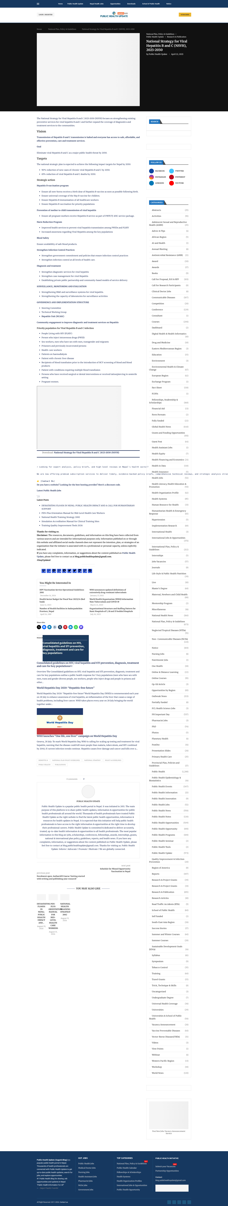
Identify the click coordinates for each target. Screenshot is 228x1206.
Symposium (170, 961)
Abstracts (170, 210)
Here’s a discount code (109, 484)
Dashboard (170, 327)
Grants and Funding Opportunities (170, 433)
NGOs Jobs (82, 1185)
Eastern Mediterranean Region (170, 348)
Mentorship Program (170, 603)
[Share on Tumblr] (95, 779)
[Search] (190, 4)
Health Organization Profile (170, 493)
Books (170, 273)
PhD (170, 726)
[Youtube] (184, 1202)
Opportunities (115, 4)
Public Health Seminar (170, 841)
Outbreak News (170, 696)
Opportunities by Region (170, 690)
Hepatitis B (43, 760)
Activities (170, 216)
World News (170, 1073)
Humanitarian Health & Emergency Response (168, 512)
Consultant (170, 315)
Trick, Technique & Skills (170, 985)
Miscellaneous (170, 609)
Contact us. (64, 1202)
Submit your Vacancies (165, 1166)
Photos (170, 732)
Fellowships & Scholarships (129, 1172)
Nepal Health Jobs (97, 4)
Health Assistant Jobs (170, 447)
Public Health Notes (170, 816)
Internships (170, 555)
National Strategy (92, 760)
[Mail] (59, 571)
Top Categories (125, 1158)
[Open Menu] (38, 4)
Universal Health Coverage (170, 1003)
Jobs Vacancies (170, 561)
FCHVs (170, 393)
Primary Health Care (170, 756)
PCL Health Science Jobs (170, 708)
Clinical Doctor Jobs (170, 291)
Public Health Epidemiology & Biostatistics (168, 779)
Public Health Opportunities (170, 822)
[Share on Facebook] (87, 779)
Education (170, 354)
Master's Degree (170, 588)
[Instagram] (85, 571)
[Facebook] (54, 571)
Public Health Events (170, 786)
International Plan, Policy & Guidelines (168, 548)
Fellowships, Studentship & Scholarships (168, 401)
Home (60, 4)
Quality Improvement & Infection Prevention (168, 860)
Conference (170, 309)
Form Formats (170, 414)
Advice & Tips (170, 231)
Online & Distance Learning (170, 672)
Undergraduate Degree (170, 997)
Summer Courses (170, 940)
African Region (170, 237)
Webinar (170, 1055)
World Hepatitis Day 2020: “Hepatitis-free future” (66, 687)
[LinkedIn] (80, 571)
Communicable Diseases (170, 297)
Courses (170, 321)
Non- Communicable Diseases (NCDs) (170, 639)
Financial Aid (170, 408)
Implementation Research (170, 525)
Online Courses (170, 678)
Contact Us (48, 481)
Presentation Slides (170, 750)
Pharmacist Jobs (170, 720)
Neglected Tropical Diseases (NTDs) (170, 630)
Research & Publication (170, 892)
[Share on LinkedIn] (93, 779)
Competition (170, 303)
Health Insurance (170, 472)
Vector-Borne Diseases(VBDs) (170, 1036)
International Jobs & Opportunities (170, 538)
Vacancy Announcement (170, 1024)
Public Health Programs (170, 835)
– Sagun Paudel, (44, 1188)
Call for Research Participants (170, 285)
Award (170, 261)
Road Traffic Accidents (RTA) (170, 904)
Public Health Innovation (170, 798)
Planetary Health (170, 738)
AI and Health (170, 243)
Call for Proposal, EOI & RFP (170, 279)
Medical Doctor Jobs (87, 1168)
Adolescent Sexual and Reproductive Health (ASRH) (168, 223)
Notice (168, 4)
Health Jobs (170, 478)
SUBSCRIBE (185, 15)
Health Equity (170, 453)
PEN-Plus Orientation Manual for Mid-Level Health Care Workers (73, 513)
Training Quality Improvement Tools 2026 (62, 525)
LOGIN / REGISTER (45, 15)
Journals (170, 567)
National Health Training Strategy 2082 (61, 517)
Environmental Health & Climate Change (168, 368)
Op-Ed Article (170, 684)
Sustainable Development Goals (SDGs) (168, 948)
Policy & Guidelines (113, 760)
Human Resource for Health (170, 505)
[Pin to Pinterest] (90, 779)
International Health (170, 532)
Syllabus (170, 955)
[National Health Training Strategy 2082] (64, 897)
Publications (60, 765)
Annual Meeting (170, 249)
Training (170, 973)
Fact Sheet (170, 387)
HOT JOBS (83, 1158)
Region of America (170, 868)
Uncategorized (170, 991)
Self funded (170, 916)
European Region (170, 375)
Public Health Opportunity (170, 829)
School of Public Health (151, 4)
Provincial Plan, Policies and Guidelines (168, 764)
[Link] (49, 571)
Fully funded (170, 420)
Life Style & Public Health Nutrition (170, 573)
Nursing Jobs (170, 654)
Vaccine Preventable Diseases (170, 1030)
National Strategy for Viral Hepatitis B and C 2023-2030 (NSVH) (86, 452)
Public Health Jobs (170, 804)
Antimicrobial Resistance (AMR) (170, 255)
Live (170, 582)
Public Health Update (75, 4)
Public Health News (170, 810)
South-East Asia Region (170, 922)
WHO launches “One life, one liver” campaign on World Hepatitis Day (77, 736)
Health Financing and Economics (170, 459)
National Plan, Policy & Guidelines (62, 29)
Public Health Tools (170, 847)
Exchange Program (170, 381)
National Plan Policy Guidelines (66, 760)
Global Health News (170, 426)
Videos (170, 1042)
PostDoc (170, 744)
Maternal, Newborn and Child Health (170, 594)
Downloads (131, 4)
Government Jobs (85, 1190)
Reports (170, 874)
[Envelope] (189, 1202)
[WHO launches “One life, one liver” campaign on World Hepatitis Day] (60, 710)
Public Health (44, 765)
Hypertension (170, 519)
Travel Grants (170, 979)
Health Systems (170, 499)
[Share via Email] (109, 779)
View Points (170, 1048)
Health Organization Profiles (129, 1181)
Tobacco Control (170, 967)
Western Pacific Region (170, 1061)
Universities (170, 1009)
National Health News (170, 615)
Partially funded (170, 702)
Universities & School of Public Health (168, 1017)
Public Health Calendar (127, 1168)
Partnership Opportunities (167, 1171)
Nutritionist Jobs (170, 660)
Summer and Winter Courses (170, 934)
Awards (170, 267)
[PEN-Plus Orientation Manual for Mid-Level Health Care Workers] (53, 897)
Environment (170, 360)
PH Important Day (170, 714)
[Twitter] (69, 571)
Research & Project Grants (170, 880)
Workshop (170, 1067)
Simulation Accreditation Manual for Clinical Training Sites (70, 521)
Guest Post (170, 441)
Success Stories (170, 928)
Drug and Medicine (170, 342)
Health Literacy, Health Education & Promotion (168, 485)
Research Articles (170, 898)
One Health (170, 666)
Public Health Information (170, 792)
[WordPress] (44, 571)
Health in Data (170, 466)
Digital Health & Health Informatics (170, 333)
